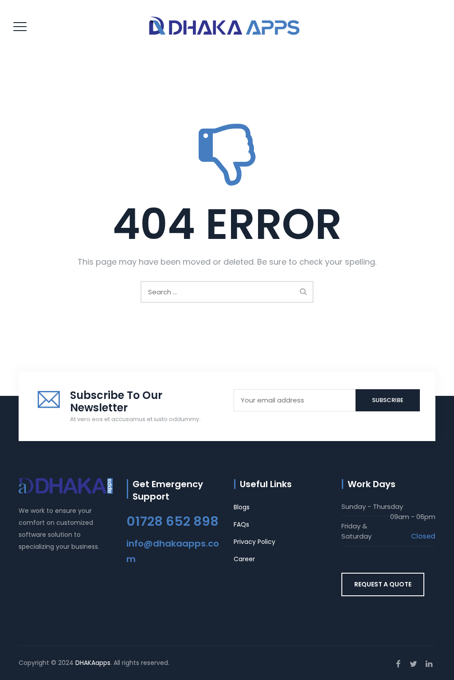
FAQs (241, 524)
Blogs (242, 507)
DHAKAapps (92, 662)
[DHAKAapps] (226, 26)
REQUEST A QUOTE (382, 584)
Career (244, 559)
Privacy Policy (254, 541)
